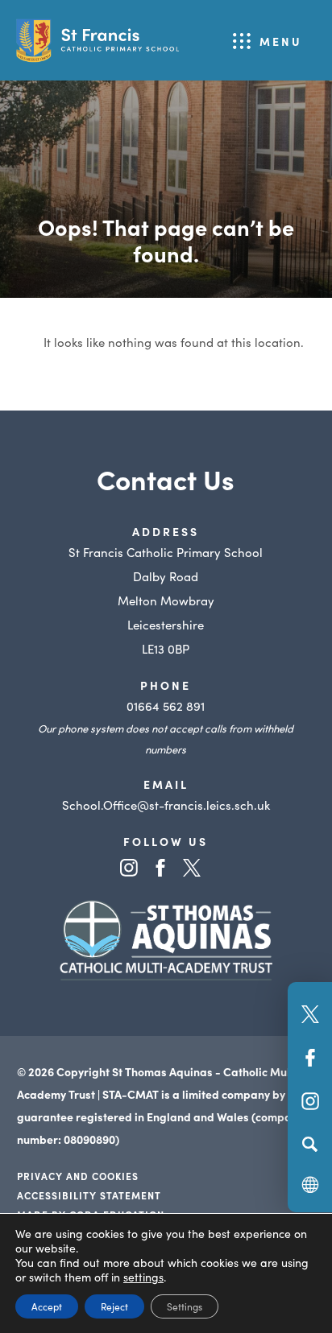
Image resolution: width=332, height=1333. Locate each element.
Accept (46, 1306)
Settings (184, 1306)
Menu (280, 41)
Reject (114, 1306)
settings (143, 1276)
